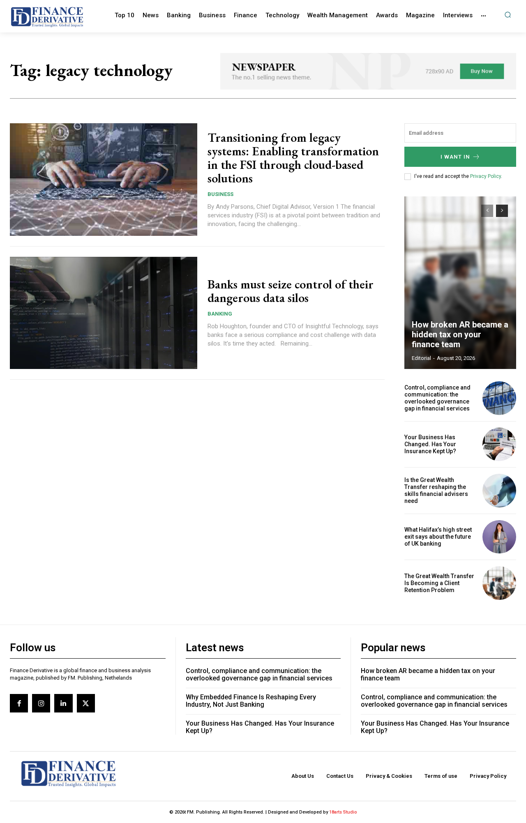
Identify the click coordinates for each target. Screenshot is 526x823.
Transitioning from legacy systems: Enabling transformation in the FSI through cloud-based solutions (293, 157)
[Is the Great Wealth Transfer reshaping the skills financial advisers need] (499, 490)
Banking (220, 314)
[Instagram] (41, 703)
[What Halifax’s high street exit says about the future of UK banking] (499, 537)
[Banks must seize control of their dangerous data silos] (103, 313)
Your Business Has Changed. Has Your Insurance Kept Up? (430, 444)
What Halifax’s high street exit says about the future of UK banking (438, 536)
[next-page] (502, 211)
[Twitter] (86, 703)
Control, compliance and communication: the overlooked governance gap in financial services (437, 397)
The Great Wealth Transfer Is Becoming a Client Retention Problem (439, 583)
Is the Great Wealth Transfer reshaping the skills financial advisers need (436, 490)
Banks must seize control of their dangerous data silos (291, 291)
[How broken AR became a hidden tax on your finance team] (460, 282)
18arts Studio (343, 812)
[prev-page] (487, 211)
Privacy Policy (485, 176)
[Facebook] (19, 703)
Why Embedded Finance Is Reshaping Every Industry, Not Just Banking (251, 700)
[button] (507, 14)
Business (220, 194)
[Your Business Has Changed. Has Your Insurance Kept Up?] (499, 444)
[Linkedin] (63, 703)
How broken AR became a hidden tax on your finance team (460, 334)
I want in (455, 157)
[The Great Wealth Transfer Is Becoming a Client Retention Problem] (499, 583)
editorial (421, 358)
